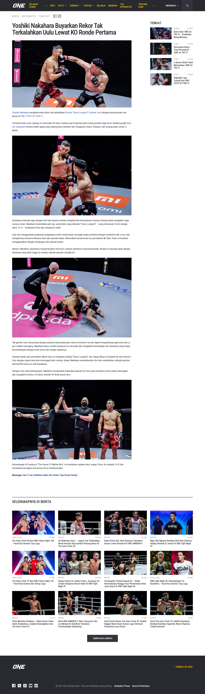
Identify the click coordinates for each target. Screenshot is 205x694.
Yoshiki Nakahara (20, 112)
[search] (187, 5)
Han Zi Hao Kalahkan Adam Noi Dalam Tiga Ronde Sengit (49, 475)
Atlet (61, 5)
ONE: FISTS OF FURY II (31, 116)
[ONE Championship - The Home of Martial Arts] (19, 5)
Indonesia (171, 5)
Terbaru (73, 5)
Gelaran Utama (33, 5)
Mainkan (112, 5)
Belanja (101, 5)
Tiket (52, 5)
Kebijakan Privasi (122, 686)
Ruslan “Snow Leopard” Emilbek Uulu (83, 112)
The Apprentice (126, 5)
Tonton (87, 5)
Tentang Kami (142, 5)
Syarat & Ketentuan (141, 686)
